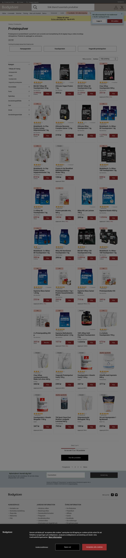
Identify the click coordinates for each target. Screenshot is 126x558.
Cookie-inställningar (42, 547)
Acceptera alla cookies (94, 547)
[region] (63, 541)
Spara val (67, 547)
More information (55, 537)
